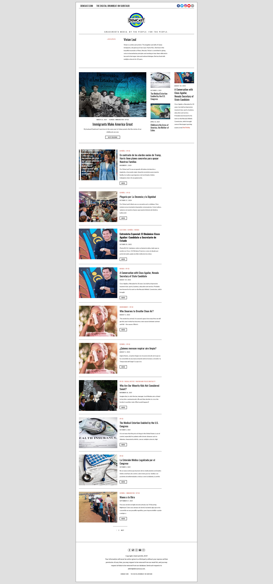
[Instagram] (185, 5)
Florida (111, 119)
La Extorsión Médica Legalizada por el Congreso (137, 461)
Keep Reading (112, 137)
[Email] (192, 5)
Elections (123, 230)
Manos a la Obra (127, 497)
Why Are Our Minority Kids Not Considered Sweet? (139, 387)
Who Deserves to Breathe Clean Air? (137, 311)
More (123, 183)
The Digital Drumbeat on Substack (113, 5)
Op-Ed (127, 119)
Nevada (137, 230)
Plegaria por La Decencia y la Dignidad (138, 197)
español (122, 151)
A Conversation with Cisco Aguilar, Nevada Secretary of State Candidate (184, 94)
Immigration (119, 119)
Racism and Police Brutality (145, 381)
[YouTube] (189, 5)
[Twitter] (182, 5)
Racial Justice (129, 381)
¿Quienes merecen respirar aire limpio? (138, 348)
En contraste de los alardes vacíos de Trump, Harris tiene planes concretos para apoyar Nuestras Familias (140, 158)
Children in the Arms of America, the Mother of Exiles (160, 127)
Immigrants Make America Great (113, 124)
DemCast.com (86, 5)
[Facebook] (178, 5)
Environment (124, 307)
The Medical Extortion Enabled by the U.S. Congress (159, 96)
